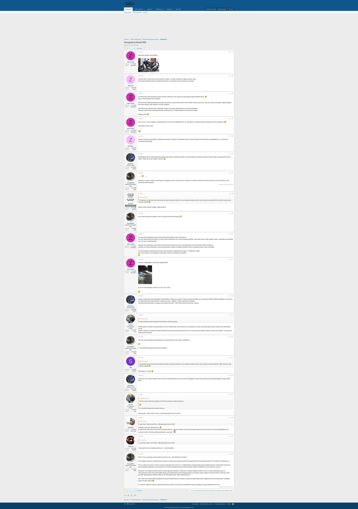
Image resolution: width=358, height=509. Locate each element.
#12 (232, 296)
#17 (232, 394)
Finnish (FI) (131, 504)
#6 (232, 154)
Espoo (134, 89)
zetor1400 (128, 45)
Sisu (135, 331)
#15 (232, 357)
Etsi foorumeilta (137, 12)
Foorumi (128, 9)
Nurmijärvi (133, 65)
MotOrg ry (159, 9)
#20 (232, 454)
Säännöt (145, 12)
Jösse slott (133, 431)
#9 (232, 213)
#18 (232, 417)
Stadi (135, 189)
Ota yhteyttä (195, 504)
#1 (232, 52)
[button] (144, 9)
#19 (232, 436)
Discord (178, 9)
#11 (232, 259)
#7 (232, 173)
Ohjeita (229, 504)
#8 (232, 193)
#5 (232, 136)
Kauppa (169, 9)
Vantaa (134, 169)
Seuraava (139, 48)
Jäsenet (149, 9)
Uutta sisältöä (138, 9)
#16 (232, 375)
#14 (232, 337)
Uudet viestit (127, 12)
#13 (232, 315)
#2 (232, 76)
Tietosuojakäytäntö (220, 504)
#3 (232, 93)
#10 (232, 234)
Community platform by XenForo (179, 507)
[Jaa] (230, 52)
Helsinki (134, 209)
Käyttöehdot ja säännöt (206, 504)
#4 (232, 118)
